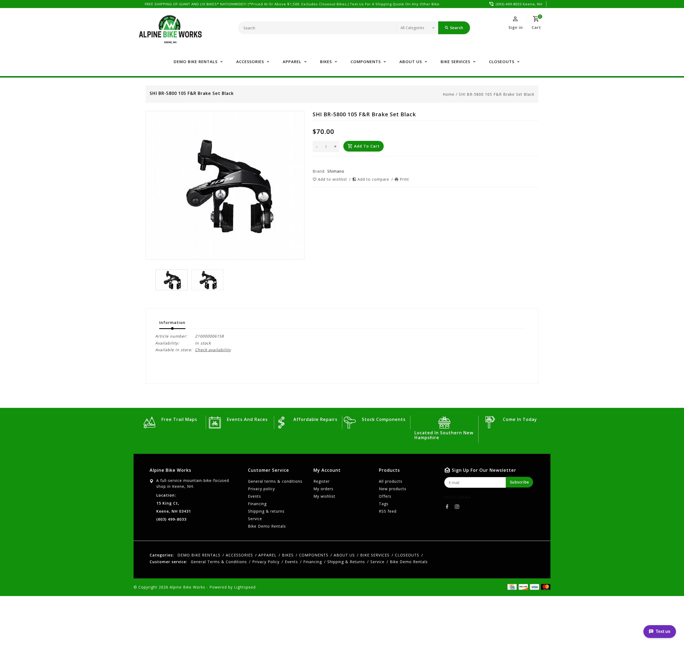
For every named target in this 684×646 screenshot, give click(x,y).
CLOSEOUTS (501, 61)
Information (172, 322)
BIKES (326, 61)
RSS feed (388, 511)
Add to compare (374, 179)
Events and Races (247, 419)
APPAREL (292, 61)
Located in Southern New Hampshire (443, 435)
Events (254, 496)
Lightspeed (245, 587)
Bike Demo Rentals (267, 526)
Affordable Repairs (315, 419)
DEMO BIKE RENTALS (195, 61)
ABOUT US (410, 61)
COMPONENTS (366, 61)
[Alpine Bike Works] (170, 32)
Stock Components (384, 419)
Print (404, 179)
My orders (323, 488)
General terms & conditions (275, 481)
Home (448, 94)
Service (255, 518)
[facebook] (448, 506)
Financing (257, 503)
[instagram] (458, 506)
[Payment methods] (544, 587)
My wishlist (324, 496)
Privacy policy (261, 488)
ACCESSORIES (250, 61)
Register (321, 481)
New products (392, 488)
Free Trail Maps (179, 419)
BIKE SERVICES (455, 61)
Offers (385, 496)
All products (390, 481)
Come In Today (520, 419)
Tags (383, 503)
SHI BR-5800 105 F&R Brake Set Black (496, 94)
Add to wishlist (333, 179)
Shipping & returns (266, 511)
